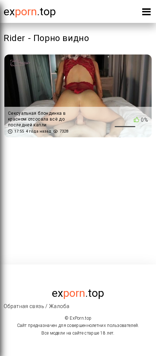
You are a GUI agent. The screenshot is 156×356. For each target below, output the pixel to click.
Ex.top (30, 11)
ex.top (78, 293)
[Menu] (146, 13)
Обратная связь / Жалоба (36, 306)
